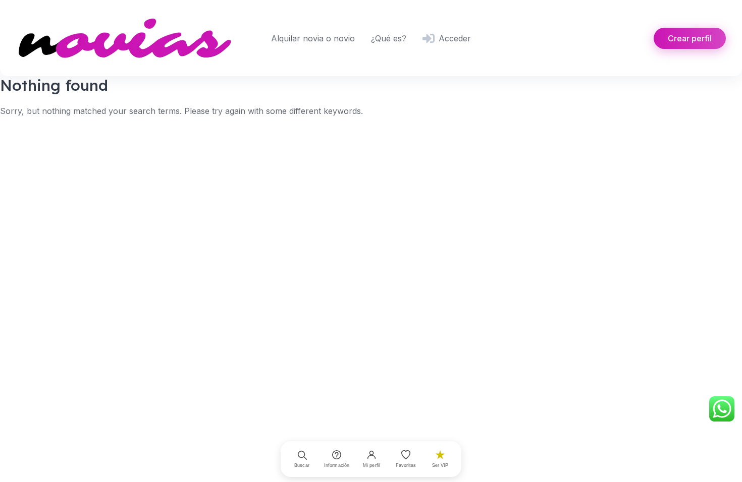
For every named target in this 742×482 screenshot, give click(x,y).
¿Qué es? (388, 38)
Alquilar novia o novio (313, 38)
